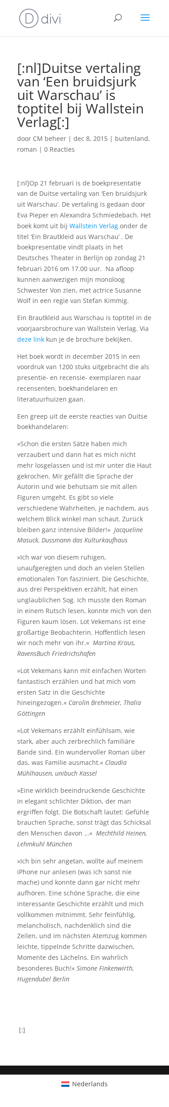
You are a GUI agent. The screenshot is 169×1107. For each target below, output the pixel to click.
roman (27, 149)
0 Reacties (59, 149)
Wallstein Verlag (93, 225)
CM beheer (49, 138)
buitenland (131, 138)
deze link (30, 339)
